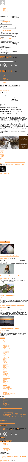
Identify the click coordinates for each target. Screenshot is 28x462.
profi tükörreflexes (6, 394)
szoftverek (5, 371)
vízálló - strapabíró (6, 387)
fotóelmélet (5, 350)
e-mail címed (14, 25)
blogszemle (5, 344)
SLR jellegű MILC (6, 389)
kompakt (4, 383)
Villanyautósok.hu (18, 408)
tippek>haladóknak (6, 376)
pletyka (4, 367)
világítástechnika (6, 381)
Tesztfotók (5, 375)
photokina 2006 (6, 366)
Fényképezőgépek (6, 11)
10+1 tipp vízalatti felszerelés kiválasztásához (12, 305)
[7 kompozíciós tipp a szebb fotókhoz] (7, 325)
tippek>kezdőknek (6, 378)
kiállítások (5, 82)
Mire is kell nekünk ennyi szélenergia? (10, 413)
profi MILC (5, 392)
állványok (5, 342)
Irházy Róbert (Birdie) (4, 90)
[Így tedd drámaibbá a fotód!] (7, 292)
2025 (4, 429)
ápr (11, 429)
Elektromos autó (3, 420)
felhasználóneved (15, 17)
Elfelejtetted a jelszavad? (5, 21)
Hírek (4, 9)
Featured (4, 347)
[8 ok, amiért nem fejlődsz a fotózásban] (7, 273)
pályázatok (5, 365)
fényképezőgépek (6, 348)
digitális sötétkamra (6, 345)
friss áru (4, 354)
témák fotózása (6, 374)
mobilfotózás (5, 361)
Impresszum (5, 400)
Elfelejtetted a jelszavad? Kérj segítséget (8, 38)
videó (4, 380)
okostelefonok (5, 364)
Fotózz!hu (5, 402)
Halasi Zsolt (2, 330)
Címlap (4, 8)
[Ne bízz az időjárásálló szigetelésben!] (7, 253)
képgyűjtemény (6, 357)
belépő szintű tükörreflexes (8, 390)
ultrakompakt (5, 382)
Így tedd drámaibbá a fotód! (7, 295)
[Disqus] (14, 190)
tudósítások (5, 379)
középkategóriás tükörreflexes (9, 393)
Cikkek (4, 10)
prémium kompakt (6, 386)
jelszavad (14, 18)
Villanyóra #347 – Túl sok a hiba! (9, 418)
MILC (4, 401)
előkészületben (6, 346)
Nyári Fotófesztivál (6, 404)
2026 (4, 428)
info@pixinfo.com (8, 440)
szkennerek (5, 369)
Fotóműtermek (6, 405)
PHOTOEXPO (6, 403)
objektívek (5, 362)
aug (18, 428)
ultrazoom (5, 385)
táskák (4, 372)
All (3, 340)
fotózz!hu (5, 353)
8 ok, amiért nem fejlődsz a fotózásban (10, 275)
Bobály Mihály (3, 307)
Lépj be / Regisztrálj (7, 30)
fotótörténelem (6, 352)
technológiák (5, 373)
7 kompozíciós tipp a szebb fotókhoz (9, 328)
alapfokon (5, 341)
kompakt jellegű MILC (7, 388)
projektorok (5, 368)
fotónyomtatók (6, 351)
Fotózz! (4, 12)
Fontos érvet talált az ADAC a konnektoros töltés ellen (14, 416)
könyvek (4, 360)
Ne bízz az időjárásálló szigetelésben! (9, 256)
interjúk (4, 355)
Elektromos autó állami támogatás (7, 423)
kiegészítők (5, 359)
